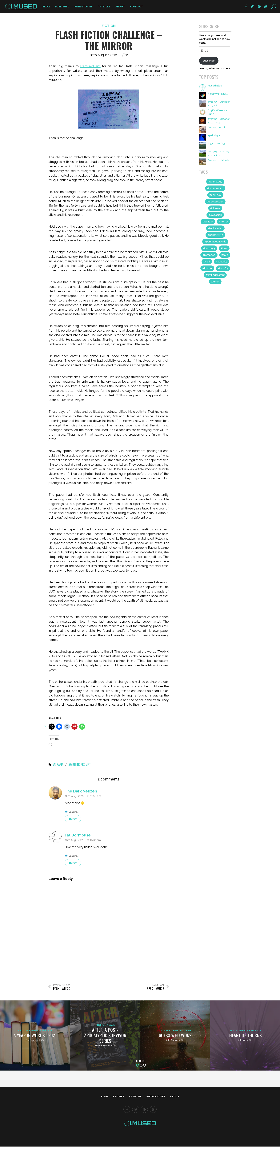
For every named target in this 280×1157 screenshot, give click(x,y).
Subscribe (209, 60)
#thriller (207, 268)
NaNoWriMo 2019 (218, 93)
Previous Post (61, 987)
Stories (118, 1096)
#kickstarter (215, 228)
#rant (224, 248)
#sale (224, 254)
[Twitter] (135, 1109)
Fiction (109, 26)
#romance (208, 254)
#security (221, 261)
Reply (73, 818)
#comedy (215, 194)
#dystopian (215, 214)
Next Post (155, 987)
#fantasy (208, 221)
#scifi (207, 261)
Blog (46, 6)
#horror (223, 221)
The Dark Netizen (81, 791)
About (120, 6)
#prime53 (209, 248)
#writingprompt (79, 765)
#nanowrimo (215, 234)
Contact (136, 6)
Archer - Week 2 (217, 127)
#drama (58, 765)
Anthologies (155, 1096)
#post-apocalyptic (215, 241)
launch (215, 281)
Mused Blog (215, 85)
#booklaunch (215, 188)
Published (62, 6)
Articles (104, 6)
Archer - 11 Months (219, 160)
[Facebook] (126, 1109)
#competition (215, 201)
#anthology (215, 181)
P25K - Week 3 (216, 143)
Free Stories (83, 6)
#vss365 (223, 268)
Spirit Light (214, 135)
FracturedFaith (90, 66)
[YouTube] (153, 1109)
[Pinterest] (144, 1109)
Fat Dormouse (78, 835)
